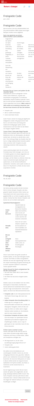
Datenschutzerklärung (11, 399)
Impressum (24, 399)
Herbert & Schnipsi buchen (16, 401)
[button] (2, 2)
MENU (5, 2)
